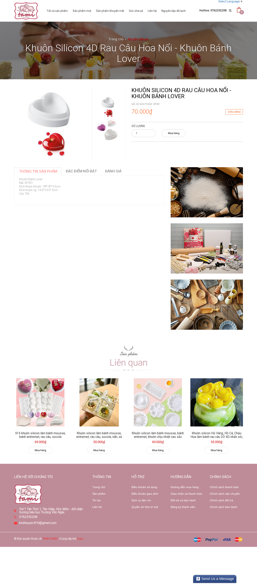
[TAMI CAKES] (26, 11)
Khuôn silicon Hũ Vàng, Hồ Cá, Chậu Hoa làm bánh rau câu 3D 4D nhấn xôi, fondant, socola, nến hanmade (217, 436)
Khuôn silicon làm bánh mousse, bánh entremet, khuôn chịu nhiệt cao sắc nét (158, 436)
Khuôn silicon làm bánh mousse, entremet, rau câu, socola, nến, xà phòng (99, 436)
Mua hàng (173, 133)
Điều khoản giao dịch (145, 493)
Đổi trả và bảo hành (183, 500)
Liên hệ (152, 10)
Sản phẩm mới (82, 10)
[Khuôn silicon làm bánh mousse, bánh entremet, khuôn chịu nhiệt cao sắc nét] (158, 402)
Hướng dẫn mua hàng (185, 487)
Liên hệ (97, 507)
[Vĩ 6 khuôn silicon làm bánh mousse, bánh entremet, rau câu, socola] (40, 402)
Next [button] (108, 135)
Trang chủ (116, 39)
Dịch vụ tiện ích (141, 500)
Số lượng (138, 126)
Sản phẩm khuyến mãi (110, 10)
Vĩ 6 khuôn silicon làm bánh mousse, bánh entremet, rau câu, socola (40, 435)
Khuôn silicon (138, 39)
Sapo (80, 538)
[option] (108, 106)
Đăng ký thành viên (183, 507)
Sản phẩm (98, 493)
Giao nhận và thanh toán (186, 493)
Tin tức (96, 500)
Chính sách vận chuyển (225, 493)
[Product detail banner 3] (207, 305)
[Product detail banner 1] (207, 192)
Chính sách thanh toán (224, 487)
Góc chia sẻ (136, 10)
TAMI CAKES (50, 538)
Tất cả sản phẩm (57, 10)
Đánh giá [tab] (113, 171)
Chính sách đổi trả (221, 500)
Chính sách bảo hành (223, 507)
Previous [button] (108, 83)
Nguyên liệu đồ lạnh (173, 10)
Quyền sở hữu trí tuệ (145, 507)
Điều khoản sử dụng (144, 487)
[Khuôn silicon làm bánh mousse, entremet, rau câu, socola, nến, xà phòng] (99, 402)
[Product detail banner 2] (207, 248)
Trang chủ (98, 487)
